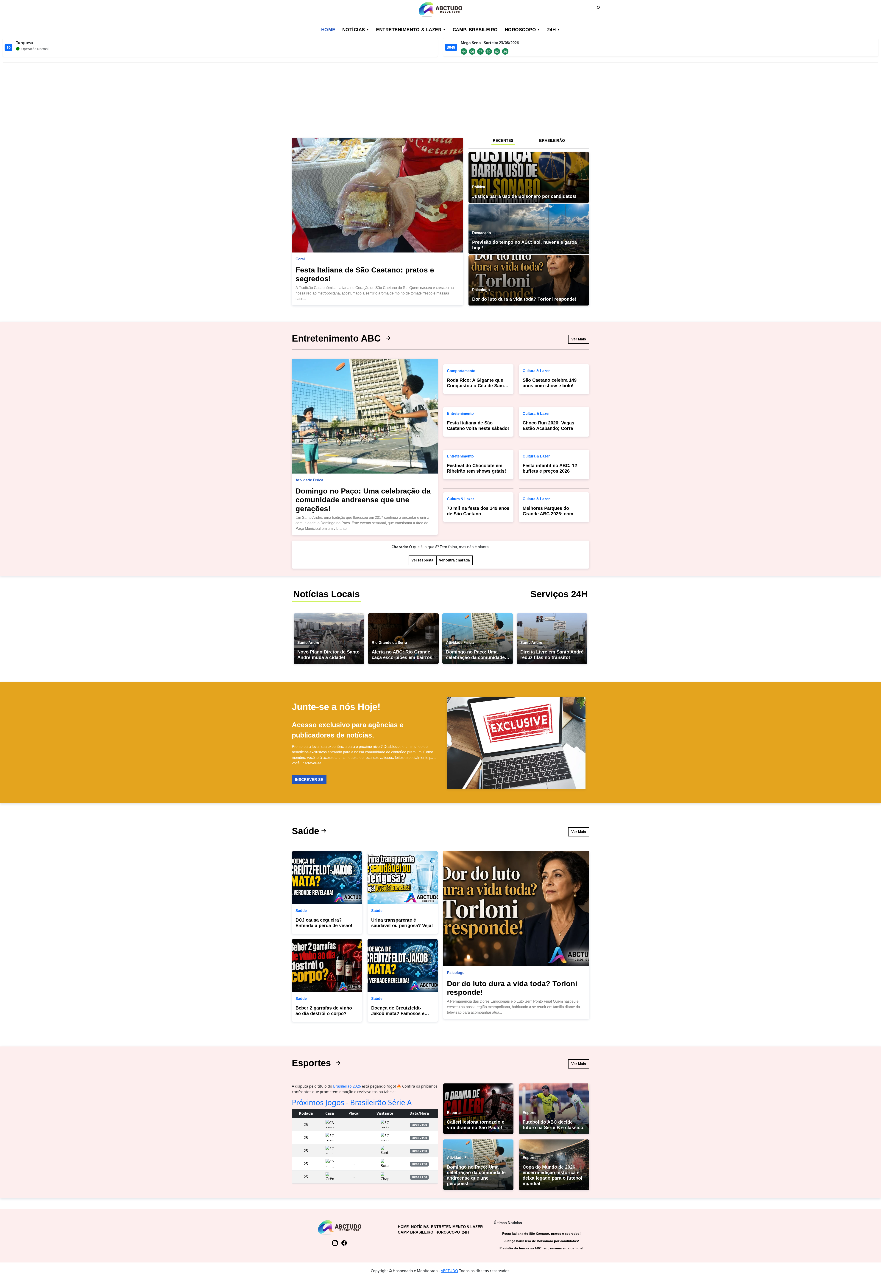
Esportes (312, 1063)
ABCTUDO (449, 1270)
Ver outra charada (454, 560)
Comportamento (461, 371)
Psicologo (456, 973)
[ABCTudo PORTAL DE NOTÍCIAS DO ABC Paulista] (440, 9)
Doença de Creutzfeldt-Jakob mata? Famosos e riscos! (397, 1013)
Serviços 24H (559, 594)
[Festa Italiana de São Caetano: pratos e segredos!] (377, 195)
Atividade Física (309, 480)
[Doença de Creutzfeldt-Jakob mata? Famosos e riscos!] (403, 965)
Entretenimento (460, 413)
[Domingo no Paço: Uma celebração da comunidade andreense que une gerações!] (365, 416)
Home (328, 29)
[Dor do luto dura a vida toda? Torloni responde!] (516, 908)
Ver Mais (578, 339)
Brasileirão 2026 (347, 1086)
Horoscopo (520, 29)
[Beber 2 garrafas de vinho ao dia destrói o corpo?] (327, 965)
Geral (300, 259)
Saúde (305, 831)
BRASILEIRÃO (552, 141)
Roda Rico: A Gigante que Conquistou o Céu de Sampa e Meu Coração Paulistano (478, 386)
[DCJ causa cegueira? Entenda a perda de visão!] (327, 877)
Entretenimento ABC (337, 338)
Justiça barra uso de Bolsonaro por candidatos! (541, 1241)
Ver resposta (422, 560)
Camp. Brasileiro (475, 29)
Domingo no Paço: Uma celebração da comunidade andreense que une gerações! (363, 500)
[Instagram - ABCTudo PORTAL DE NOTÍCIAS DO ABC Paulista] (335, 1243)
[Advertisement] (440, 98)
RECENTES (503, 141)
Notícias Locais (326, 594)
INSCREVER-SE (309, 780)
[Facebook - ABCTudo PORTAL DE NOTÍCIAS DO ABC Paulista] (344, 1243)
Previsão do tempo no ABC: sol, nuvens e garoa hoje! (541, 1248)
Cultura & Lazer (460, 499)
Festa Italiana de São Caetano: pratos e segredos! (541, 1233)
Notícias (353, 29)
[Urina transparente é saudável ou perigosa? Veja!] (403, 877)
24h (551, 29)
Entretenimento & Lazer (408, 29)
